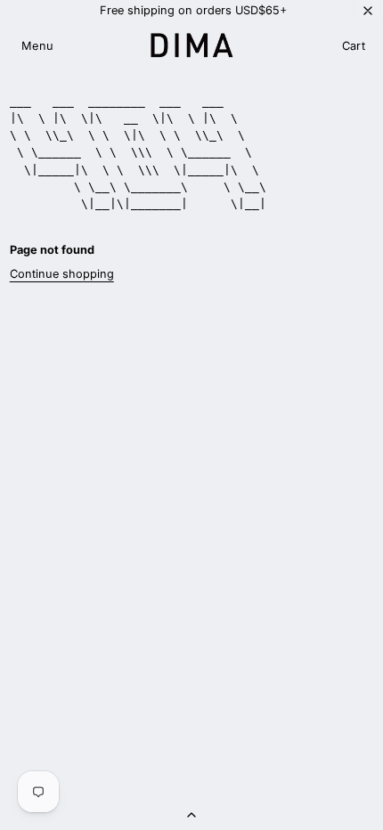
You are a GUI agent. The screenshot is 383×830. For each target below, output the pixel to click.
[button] (38, 46)
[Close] (368, 10)
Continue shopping (62, 274)
